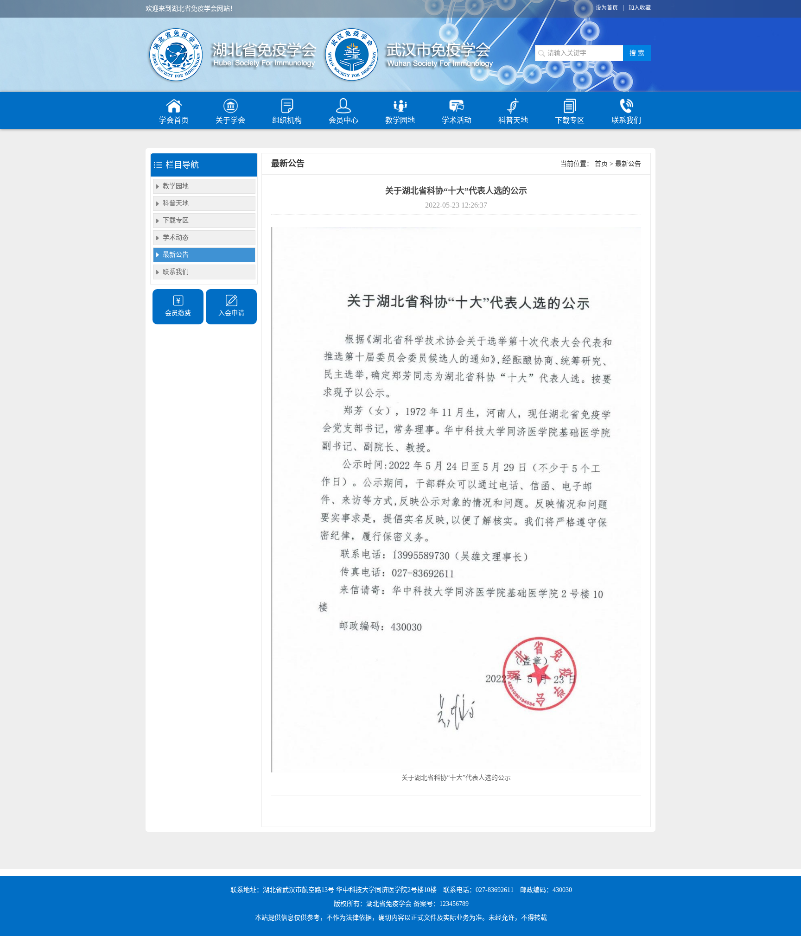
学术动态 (176, 237)
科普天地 (513, 120)
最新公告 (176, 254)
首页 (601, 163)
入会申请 (231, 313)
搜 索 (636, 53)
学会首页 (174, 120)
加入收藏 (640, 8)
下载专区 (570, 120)
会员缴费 (178, 313)
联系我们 (626, 120)
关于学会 (230, 120)
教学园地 (400, 120)
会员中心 (343, 120)
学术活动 (456, 120)
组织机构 (287, 120)
